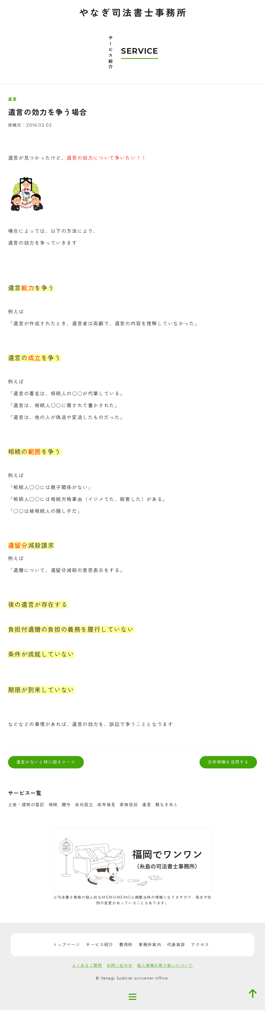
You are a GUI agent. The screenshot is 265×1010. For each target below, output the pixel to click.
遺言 (146, 804)
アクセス (200, 944)
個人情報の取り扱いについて (165, 965)
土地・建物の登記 (26, 804)
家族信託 (129, 804)
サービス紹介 (99, 944)
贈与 (66, 804)
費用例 (126, 944)
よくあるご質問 (87, 965)
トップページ (66, 944)
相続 (53, 804)
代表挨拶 (176, 944)
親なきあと (166, 804)
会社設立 (84, 804)
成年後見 (106, 804)
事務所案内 (149, 944)
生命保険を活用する (228, 762)
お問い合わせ (119, 965)
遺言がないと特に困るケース (46, 762)
